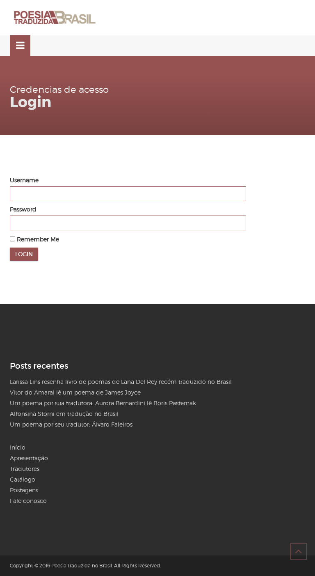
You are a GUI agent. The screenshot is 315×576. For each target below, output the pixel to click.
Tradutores (24, 468)
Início (17, 447)
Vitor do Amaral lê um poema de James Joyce (75, 392)
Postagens (24, 490)
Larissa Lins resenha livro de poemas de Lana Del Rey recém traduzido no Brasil (121, 381)
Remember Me (37, 239)
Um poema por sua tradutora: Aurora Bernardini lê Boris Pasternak (103, 402)
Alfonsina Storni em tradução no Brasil (64, 413)
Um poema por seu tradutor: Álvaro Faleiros (71, 424)
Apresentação (29, 457)
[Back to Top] (298, 551)
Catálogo (22, 479)
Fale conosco (28, 500)
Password (23, 209)
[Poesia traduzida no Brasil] (55, 17)
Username (24, 180)
